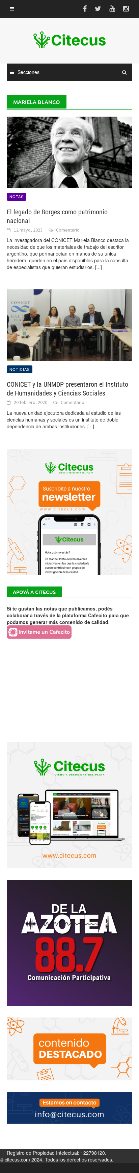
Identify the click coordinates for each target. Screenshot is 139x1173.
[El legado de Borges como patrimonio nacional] (69, 151)
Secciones (28, 72)
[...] (98, 267)
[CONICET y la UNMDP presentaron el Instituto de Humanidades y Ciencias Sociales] (69, 324)
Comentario (68, 230)
